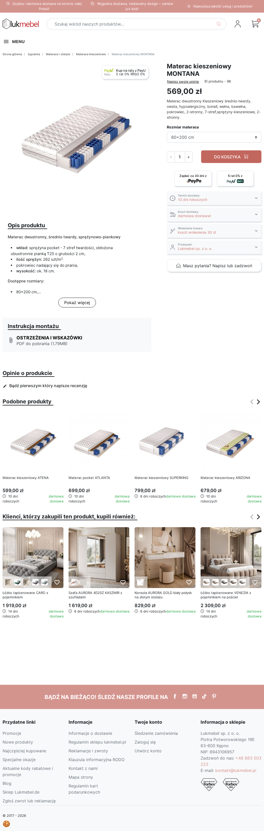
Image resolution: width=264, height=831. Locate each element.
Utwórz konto (148, 750)
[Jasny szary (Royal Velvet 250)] (242, 582)
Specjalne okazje (19, 759)
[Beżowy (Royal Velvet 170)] (206, 582)
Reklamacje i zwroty (88, 750)
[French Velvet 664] (35, 582)
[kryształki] (26, 582)
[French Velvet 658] (17, 582)
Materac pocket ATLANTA (89, 478)
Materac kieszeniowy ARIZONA (225, 478)
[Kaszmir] (83, 582)
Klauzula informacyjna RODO (97, 759)
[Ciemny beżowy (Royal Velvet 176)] (215, 582)
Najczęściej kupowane (24, 750)
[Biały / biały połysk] (140, 582)
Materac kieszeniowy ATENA (26, 478)
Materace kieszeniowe (91, 54)
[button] (255, 24)
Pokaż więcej (77, 302)
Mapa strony (81, 777)
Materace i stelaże (58, 54)
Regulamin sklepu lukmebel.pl (97, 742)
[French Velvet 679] (44, 582)
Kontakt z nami (83, 768)
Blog (7, 783)
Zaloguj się (145, 742)
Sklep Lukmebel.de (21, 792)
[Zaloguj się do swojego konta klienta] (238, 24)
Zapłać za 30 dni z (193, 176)
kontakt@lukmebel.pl (235, 770)
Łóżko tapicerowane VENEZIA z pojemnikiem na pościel (226, 595)
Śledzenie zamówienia (156, 733)
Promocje (12, 733)
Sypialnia (34, 54)
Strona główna (12, 54)
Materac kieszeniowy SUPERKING (161, 478)
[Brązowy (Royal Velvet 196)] (233, 582)
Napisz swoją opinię (183, 81)
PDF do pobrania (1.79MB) (42, 343)
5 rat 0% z (235, 176)
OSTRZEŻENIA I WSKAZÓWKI (49, 337)
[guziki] (8, 582)
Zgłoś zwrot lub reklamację (29, 800)
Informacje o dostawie (90, 733)
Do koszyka (228, 156)
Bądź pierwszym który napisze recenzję (45, 385)
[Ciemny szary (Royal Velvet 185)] (224, 582)
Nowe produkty (18, 742)
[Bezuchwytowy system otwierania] (74, 582)
